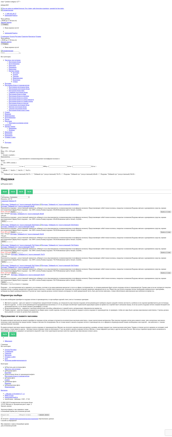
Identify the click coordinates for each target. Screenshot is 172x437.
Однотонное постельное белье (19, 105)
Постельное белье (15, 62)
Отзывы (38, 36)
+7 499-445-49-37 (10, 13)
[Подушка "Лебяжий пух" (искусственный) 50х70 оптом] (40, 351)
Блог (6, 358)
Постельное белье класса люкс (19, 110)
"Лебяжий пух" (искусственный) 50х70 (17, 174)
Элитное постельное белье (18, 108)
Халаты (15, 74)
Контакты (31, 36)
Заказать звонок (6, 22)
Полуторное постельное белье (19, 87)
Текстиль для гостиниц (13, 60)
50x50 (13, 192)
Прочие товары (14, 71)
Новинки (8, 114)
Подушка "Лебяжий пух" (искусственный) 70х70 (17, 247)
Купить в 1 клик (165, 212)
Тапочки (16, 76)
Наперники (13, 128)
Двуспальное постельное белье (19, 89)
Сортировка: (5, 197)
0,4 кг (70, 166)
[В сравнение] (19, 212)
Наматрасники (18, 78)
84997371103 (9, 395)
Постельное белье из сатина (18, 98)
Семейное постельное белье (18, 92)
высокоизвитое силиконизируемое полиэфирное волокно (39, 159)
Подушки (16, 72)
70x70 (29, 192)
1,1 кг (22, 166)
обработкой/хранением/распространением (24, 419)
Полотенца (16, 80)
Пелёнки (12, 130)
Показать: (4, 199)
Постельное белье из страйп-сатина (21, 101)
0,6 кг (93, 166)
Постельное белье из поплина (19, 96)
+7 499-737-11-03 (7, 55)
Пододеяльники (14, 64)
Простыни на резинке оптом (18, 123)
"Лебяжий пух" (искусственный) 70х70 (47, 174)
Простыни (12, 65)
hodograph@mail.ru (11, 15)
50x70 (21, 192)
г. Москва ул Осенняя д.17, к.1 (15, 394)
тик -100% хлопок (10, 163)
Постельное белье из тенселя (18, 103)
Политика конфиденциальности (16, 360)
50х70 (20, 170)
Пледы (7, 119)
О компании (5, 36)
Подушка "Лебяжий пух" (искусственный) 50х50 (117, 174)
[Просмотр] (21, 212)
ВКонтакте (8, 341)
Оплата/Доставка (15, 36)
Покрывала (12, 67)
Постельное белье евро (16, 90)
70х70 (28, 170)
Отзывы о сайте (10, 137)
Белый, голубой (9, 155)
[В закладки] (17, 212)
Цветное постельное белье (18, 107)
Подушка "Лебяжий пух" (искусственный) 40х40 (80, 174)
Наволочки (12, 69)
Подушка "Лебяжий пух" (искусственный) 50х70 (17, 267)
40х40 (5, 170)
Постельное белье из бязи (17, 94)
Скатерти (8, 125)
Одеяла (15, 81)
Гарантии (25, 36)
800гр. (46, 166)
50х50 (13, 170)
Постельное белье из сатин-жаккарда (21, 99)
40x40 (5, 192)
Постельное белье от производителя (17, 85)
